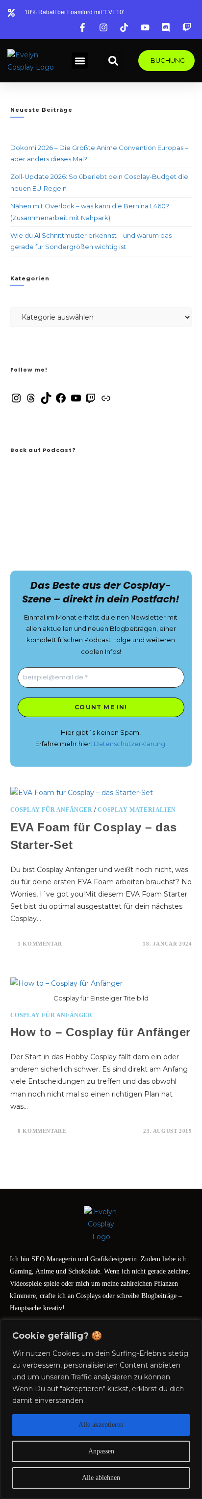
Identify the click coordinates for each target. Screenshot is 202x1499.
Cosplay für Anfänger (51, 809)
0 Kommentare (42, 1131)
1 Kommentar (40, 944)
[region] (101, 1409)
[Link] (106, 401)
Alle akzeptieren (101, 1424)
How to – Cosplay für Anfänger (100, 1032)
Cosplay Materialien (137, 809)
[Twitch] (91, 401)
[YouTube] (76, 401)
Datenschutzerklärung (129, 744)
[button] (80, 60)
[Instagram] (16, 401)
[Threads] (31, 401)
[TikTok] (46, 401)
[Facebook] (61, 401)
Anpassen (101, 1451)
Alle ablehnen (101, 1477)
